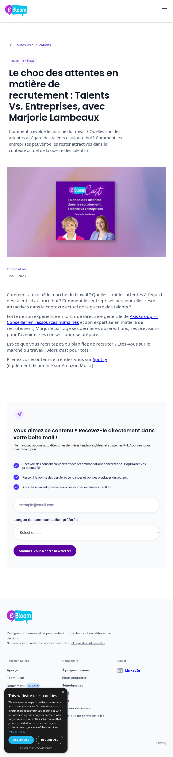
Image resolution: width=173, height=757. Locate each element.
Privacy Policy (16, 731)
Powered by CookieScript (36, 748)
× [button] (62, 692)
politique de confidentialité (87, 643)
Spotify (100, 359)
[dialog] (36, 720)
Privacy (161, 743)
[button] (163, 10)
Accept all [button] (21, 740)
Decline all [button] (49, 740)
